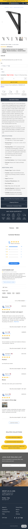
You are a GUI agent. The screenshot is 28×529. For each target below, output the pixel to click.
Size (1, 63)
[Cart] (26, 3)
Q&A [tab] (17, 228)
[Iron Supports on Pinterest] (20, 518)
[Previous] (2, 22)
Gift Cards (4, 517)
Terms (17, 511)
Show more (5, 297)
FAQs (3, 514)
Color (2, 69)
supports (18, 293)
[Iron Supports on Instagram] (18, 518)
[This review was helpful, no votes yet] (22, 327)
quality (4, 293)
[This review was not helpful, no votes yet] (24, 327)
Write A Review (14, 263)
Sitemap (18, 514)
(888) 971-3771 (9, 494)
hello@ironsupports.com (7, 493)
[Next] (26, 22)
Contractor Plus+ (6, 511)
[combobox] (20, 300)
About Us (4, 507)
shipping (9, 293)
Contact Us (4, 509)
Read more (16, 321)
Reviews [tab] (12, 228)
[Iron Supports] (14, 3)
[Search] (23, 3)
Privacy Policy (19, 507)
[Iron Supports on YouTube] (22, 518)
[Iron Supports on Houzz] (16, 518)
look (13, 293)
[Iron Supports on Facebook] (14, 518)
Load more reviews (14, 422)
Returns (17, 509)
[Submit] (22, 465)
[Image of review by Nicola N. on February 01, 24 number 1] (4, 404)
